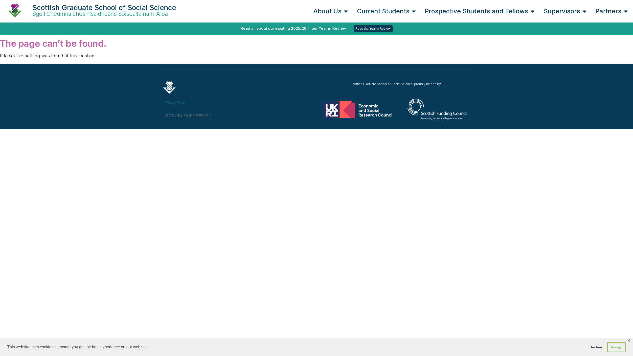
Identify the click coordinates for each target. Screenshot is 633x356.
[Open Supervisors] (584, 11)
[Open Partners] (626, 11)
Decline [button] (595, 347)
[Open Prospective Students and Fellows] (532, 11)
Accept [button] (617, 347)
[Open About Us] (346, 11)
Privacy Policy (176, 102)
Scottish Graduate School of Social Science (104, 7)
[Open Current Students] (414, 11)
